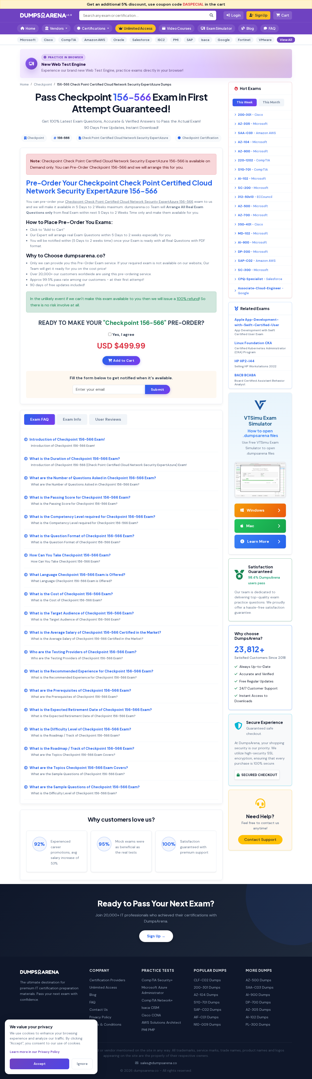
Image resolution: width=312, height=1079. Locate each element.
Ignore (82, 1064)
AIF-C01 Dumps (206, 1017)
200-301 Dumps (207, 987)
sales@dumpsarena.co (158, 1063)
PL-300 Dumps (258, 1024)
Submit (157, 389)
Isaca (205, 40)
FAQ (272, 28)
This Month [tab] (271, 102)
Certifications (93, 28)
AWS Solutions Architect (161, 1022)
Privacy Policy (100, 1017)
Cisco (48, 40)
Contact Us (98, 1009)
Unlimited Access (138, 28)
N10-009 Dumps (207, 1024)
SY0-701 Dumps (207, 1002)
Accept (40, 1064)
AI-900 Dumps (258, 994)
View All (286, 40)
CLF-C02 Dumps (207, 980)
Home (30, 28)
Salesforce (140, 40)
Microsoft (28, 40)
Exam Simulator (219, 28)
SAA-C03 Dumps (259, 987)
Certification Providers (107, 980)
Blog (250, 28)
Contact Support (260, 839)
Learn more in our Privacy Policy (35, 1052)
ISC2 (161, 40)
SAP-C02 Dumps (207, 1009)
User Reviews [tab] (108, 419)
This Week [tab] (245, 102)
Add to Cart (123, 360)
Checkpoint (43, 84)
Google (224, 40)
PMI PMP (148, 1030)
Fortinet (244, 40)
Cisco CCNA (151, 1015)
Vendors (57, 28)
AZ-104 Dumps (206, 994)
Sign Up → (156, 936)
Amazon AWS (94, 40)
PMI (175, 40)
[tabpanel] (121, 616)
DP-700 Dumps (258, 1002)
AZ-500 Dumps (258, 980)
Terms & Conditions (105, 1024)
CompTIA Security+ (157, 980)
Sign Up (261, 15)
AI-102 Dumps (257, 1017)
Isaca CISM (150, 1007)
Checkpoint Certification (200, 138)
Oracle (118, 40)
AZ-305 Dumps (258, 1009)
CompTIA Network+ (157, 1000)
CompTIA (68, 40)
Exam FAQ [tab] (39, 419)
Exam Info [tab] (72, 419)
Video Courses (179, 28)
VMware (265, 40)
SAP (190, 40)
